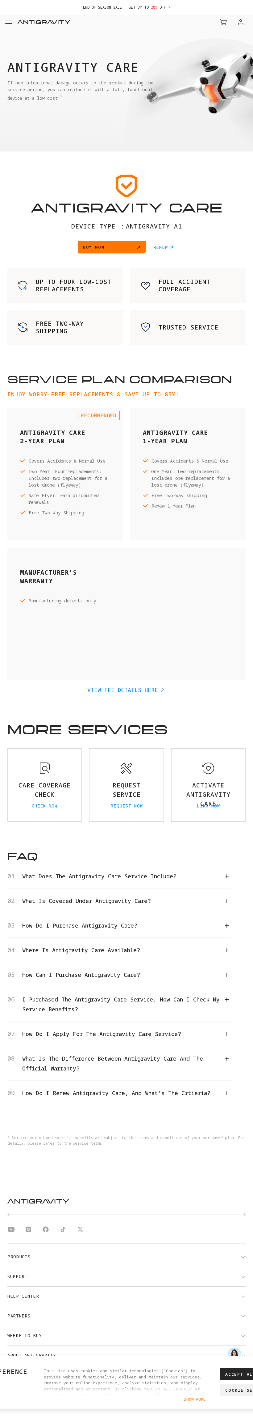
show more (194, 1399)
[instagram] (28, 1230)
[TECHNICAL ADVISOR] (234, 1354)
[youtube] (11, 1230)
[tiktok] (63, 1230)
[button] (223, 22)
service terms (87, 1143)
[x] (80, 1230)
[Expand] (8, 22)
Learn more (193, 7)
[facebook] (45, 1230)
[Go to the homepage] (52, 22)
